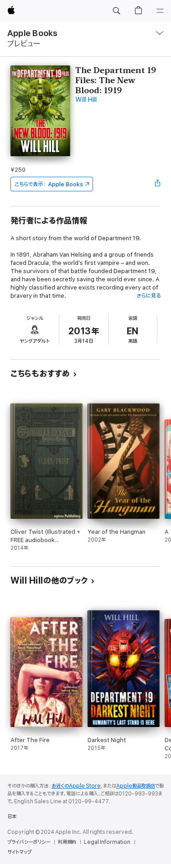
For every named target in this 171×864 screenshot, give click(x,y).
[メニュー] (160, 11)
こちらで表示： (49, 184)
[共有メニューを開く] (157, 184)
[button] (116, 11)
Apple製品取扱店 (135, 786)
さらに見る (148, 295)
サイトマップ (19, 852)
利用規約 (67, 842)
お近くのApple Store (76, 786)
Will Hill (86, 100)
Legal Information (107, 842)
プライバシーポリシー (28, 842)
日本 (11, 816)
